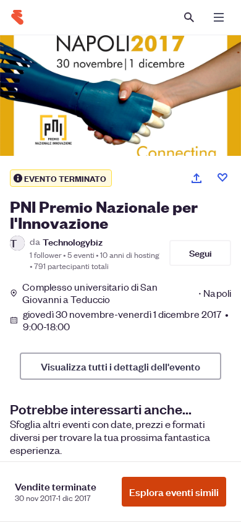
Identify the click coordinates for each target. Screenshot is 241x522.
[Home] (17, 17)
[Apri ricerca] (189, 17)
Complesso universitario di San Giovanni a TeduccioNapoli (126, 293)
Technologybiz (73, 241)
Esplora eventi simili (174, 491)
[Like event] (222, 177)
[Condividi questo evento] (196, 178)
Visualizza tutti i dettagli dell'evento (120, 366)
